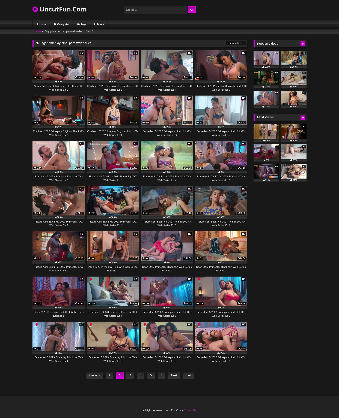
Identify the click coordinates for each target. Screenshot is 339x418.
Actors (100, 24)
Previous (94, 375)
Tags (83, 24)
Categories (63, 24)
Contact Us (190, 410)
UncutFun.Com (62, 9)
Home (43, 24)
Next (174, 375)
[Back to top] (328, 407)
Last (188, 375)
